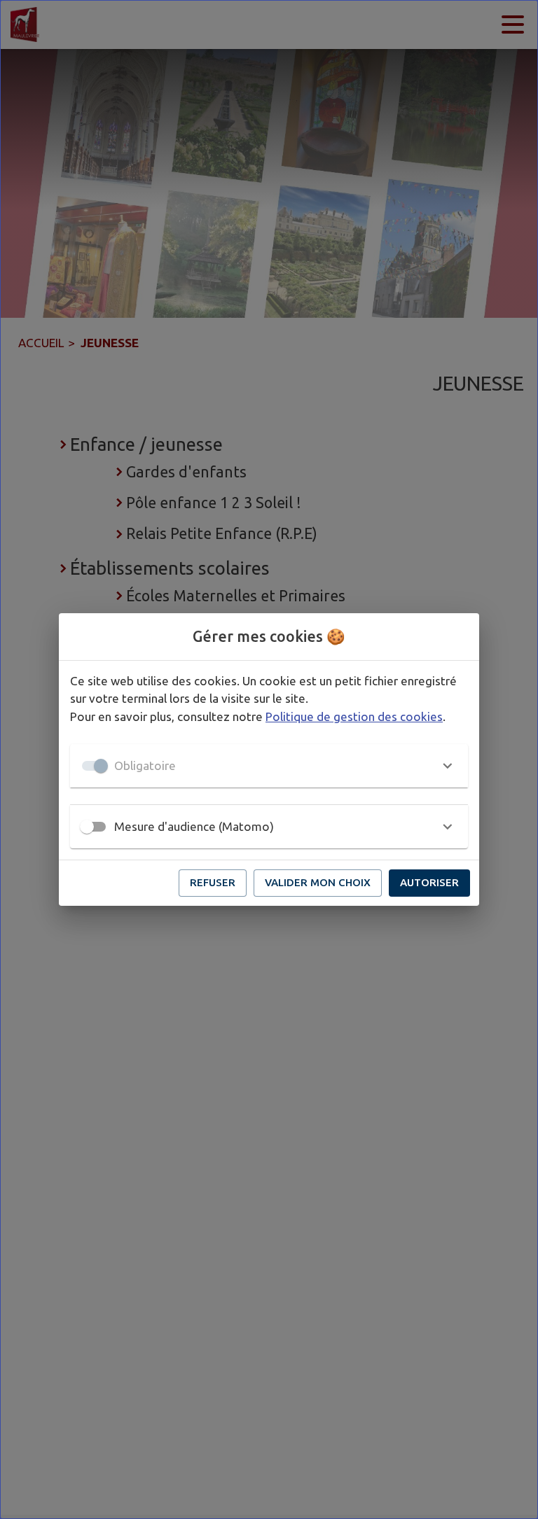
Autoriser (429, 882)
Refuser (212, 882)
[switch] (87, 826)
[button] (269, 766)
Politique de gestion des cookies (354, 716)
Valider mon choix (318, 882)
